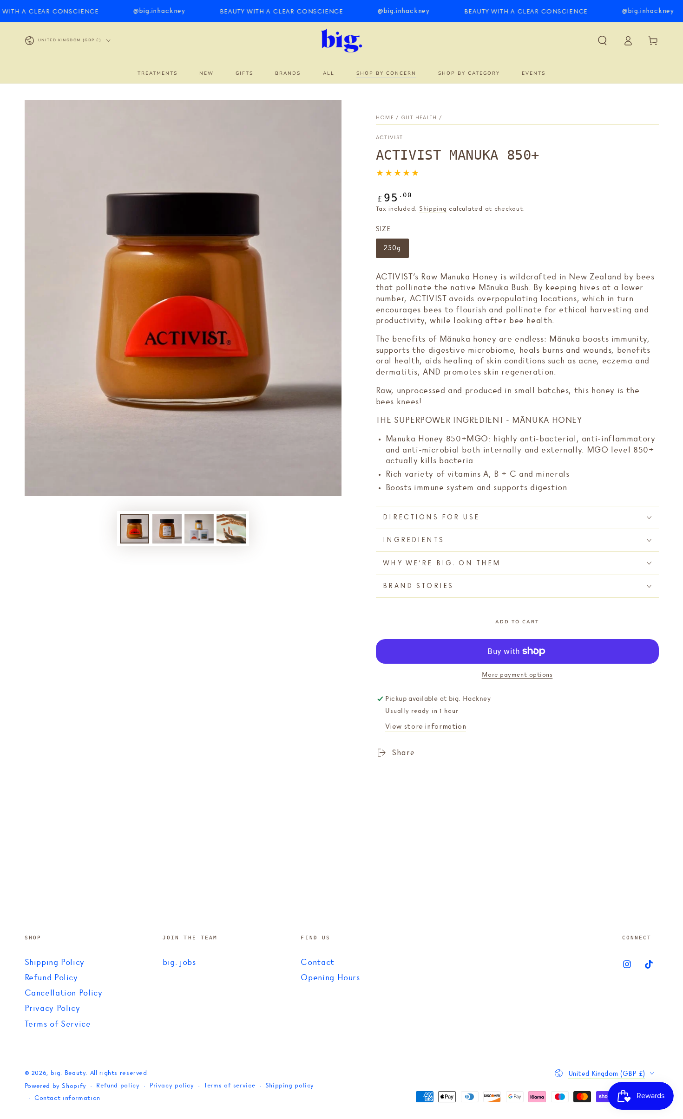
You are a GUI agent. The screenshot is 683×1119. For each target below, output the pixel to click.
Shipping (433, 209)
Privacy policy (172, 1086)
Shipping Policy (55, 962)
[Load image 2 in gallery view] (167, 528)
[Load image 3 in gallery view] (199, 528)
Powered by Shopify (55, 1086)
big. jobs (179, 962)
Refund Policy (51, 978)
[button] (602, 40)
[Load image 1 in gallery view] (134, 528)
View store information (425, 726)
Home (385, 118)
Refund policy (117, 1086)
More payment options (517, 675)
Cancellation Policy (64, 993)
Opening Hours (330, 978)
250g (396, 251)
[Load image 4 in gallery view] (231, 528)
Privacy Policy (52, 1008)
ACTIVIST (389, 138)
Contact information (67, 1098)
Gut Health (419, 118)
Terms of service (229, 1086)
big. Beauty (68, 1073)
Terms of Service (58, 1024)
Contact (317, 962)
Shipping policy (289, 1086)
